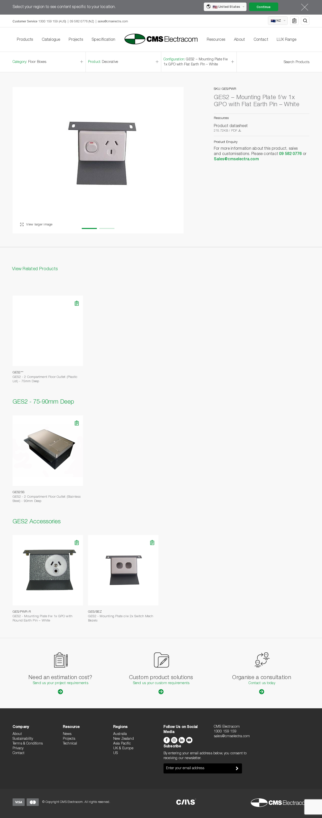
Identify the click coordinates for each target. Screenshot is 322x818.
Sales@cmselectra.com (236, 160)
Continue (263, 7)
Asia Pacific (122, 744)
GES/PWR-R (22, 612)
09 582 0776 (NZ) (82, 21)
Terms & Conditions (28, 744)
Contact (261, 40)
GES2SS (18, 492)
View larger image (39, 224)
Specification (103, 40)
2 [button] (106, 228)
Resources (216, 40)
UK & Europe (123, 748)
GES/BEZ (95, 612)
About (239, 40)
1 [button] (89, 228)
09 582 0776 (290, 154)
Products (25, 40)
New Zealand (123, 739)
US (115, 753)
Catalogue (51, 40)
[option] (98, 160)
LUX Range (286, 40)
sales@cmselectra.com (113, 21)
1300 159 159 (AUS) (52, 21)
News (67, 734)
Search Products (296, 62)
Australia (120, 734)
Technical (70, 744)
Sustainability (23, 739)
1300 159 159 (225, 731)
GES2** (18, 372)
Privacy (18, 748)
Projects (76, 40)
